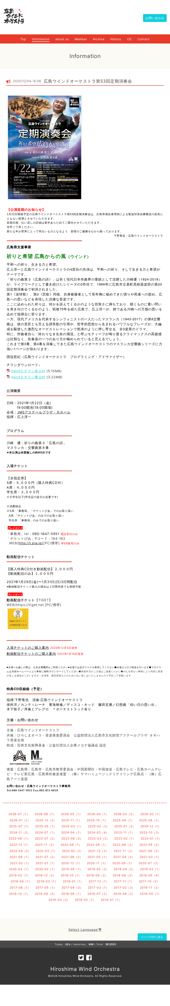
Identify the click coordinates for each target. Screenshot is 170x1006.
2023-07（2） (45, 838)
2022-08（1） (97, 844)
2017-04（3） (72, 887)
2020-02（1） (45, 869)
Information (41, 39)
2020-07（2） (149, 863)
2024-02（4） (98, 832)
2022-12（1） (20, 844)
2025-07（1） (19, 826)
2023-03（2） (98, 838)
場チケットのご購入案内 (29, 648)
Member (81, 39)
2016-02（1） (85, 899)
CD (129, 39)
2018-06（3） (123, 875)
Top (23, 39)
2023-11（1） (124, 832)
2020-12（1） (71, 863)
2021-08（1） (20, 857)
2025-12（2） (45, 820)
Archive (98, 39)
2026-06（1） (45, 814)
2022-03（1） (46, 851)
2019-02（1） (19, 875)
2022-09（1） (71, 844)
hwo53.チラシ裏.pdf (28, 377)
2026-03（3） (124, 814)
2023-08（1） (19, 838)
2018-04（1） (21, 881)
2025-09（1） (123, 820)
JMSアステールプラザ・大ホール (43, 412)
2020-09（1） (123, 863)
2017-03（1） (98, 887)
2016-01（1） (111, 899)
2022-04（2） (20, 851)
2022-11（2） (45, 844)
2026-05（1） (71, 814)
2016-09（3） (45, 893)
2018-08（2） (97, 875)
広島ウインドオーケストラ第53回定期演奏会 (88, 81)
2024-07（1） (45, 832)
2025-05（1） (46, 826)
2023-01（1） (151, 838)
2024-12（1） (150, 826)
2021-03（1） (150, 857)
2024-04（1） (72, 832)
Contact (143, 39)
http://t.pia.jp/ (30, 543)
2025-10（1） (97, 820)
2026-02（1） (151, 814)
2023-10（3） (150, 832)
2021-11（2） (124, 851)
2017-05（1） (46, 887)
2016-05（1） (150, 893)
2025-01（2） (124, 826)
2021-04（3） (124, 857)
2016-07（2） (98, 893)
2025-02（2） (98, 826)
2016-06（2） (124, 893)
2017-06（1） (20, 887)
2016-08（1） (72, 893)
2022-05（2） (150, 844)
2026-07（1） (19, 814)
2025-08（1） (149, 820)
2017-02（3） (124, 887)
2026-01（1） (20, 820)
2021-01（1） (46, 863)
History (115, 39)
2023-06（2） (72, 838)
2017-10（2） (149, 881)
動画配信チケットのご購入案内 (31, 654)
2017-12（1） (99, 881)
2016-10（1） (19, 893)
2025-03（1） (72, 826)
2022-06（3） (123, 844)
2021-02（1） (20, 863)
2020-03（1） (19, 869)
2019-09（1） (72, 869)
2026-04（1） (98, 814)
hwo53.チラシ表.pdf (28, 371)
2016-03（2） (59, 899)
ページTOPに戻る (152, 937)
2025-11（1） (71, 820)
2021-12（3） (98, 851)
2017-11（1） (124, 881)
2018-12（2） (45, 875)
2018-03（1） (47, 881)
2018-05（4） (150, 875)
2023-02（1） (125, 838)
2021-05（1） (97, 857)
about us (62, 39)
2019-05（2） (98, 869)
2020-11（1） (97, 863)
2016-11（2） (150, 887)
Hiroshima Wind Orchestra (85, 969)
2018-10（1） (71, 875)
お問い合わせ (155, 18)
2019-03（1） (150, 869)
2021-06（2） (72, 857)
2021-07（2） (45, 857)
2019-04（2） (124, 869)
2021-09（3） (149, 851)
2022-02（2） (72, 851)
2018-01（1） (73, 881)
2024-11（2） (19, 832)
